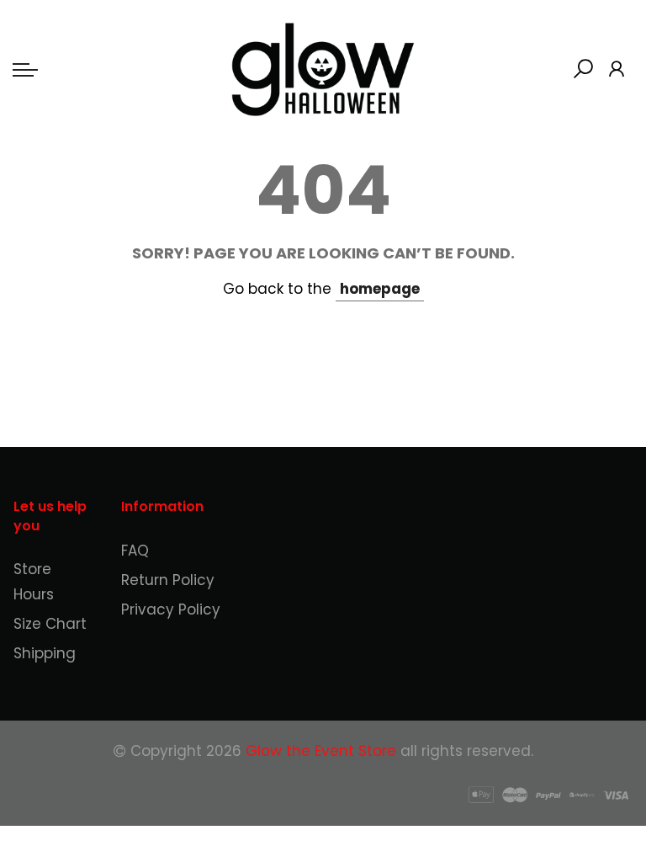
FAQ (135, 550)
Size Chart (50, 624)
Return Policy (167, 580)
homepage (380, 289)
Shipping (44, 653)
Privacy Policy (170, 609)
